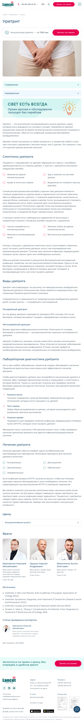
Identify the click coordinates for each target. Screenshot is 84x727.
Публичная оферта (10, 699)
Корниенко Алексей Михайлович (14, 565)
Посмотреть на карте (38, 688)
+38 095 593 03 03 (64, 686)
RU (43, 4)
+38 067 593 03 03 (28, 4)
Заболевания (14, 14)
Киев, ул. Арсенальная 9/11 (40, 683)
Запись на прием (63, 4)
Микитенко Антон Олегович (67, 565)
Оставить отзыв (36, 703)
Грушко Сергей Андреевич (38, 565)
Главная (5, 14)
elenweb (21, 708)
